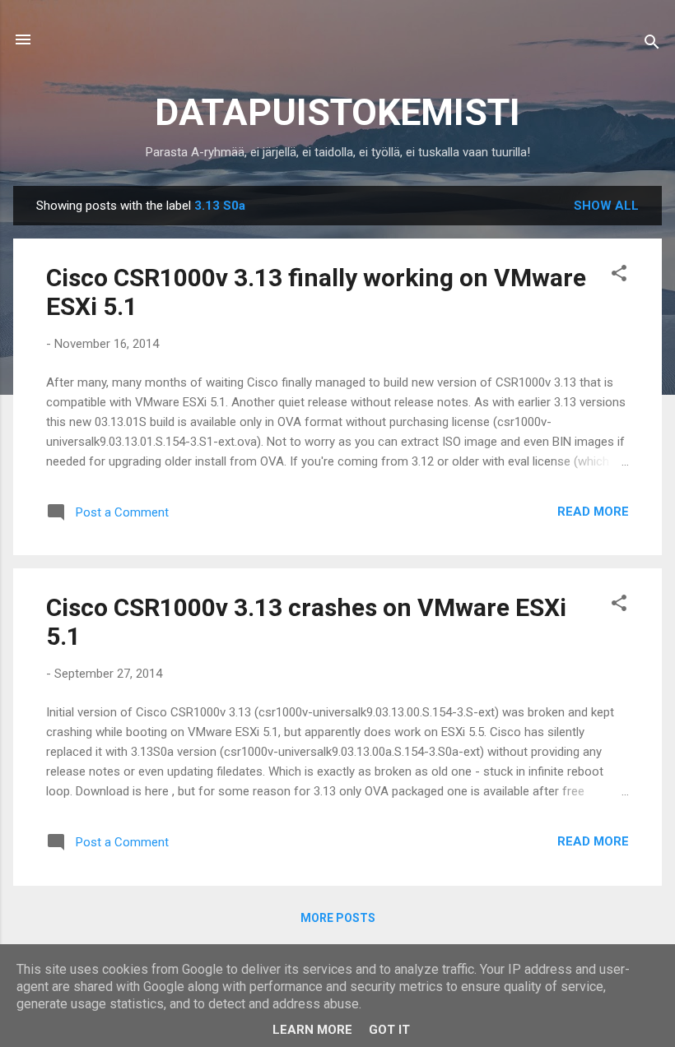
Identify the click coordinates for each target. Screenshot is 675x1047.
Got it (389, 1029)
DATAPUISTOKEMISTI (337, 112)
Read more (593, 511)
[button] (619, 276)
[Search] (652, 45)
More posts (337, 917)
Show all (606, 205)
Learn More (312, 1029)
